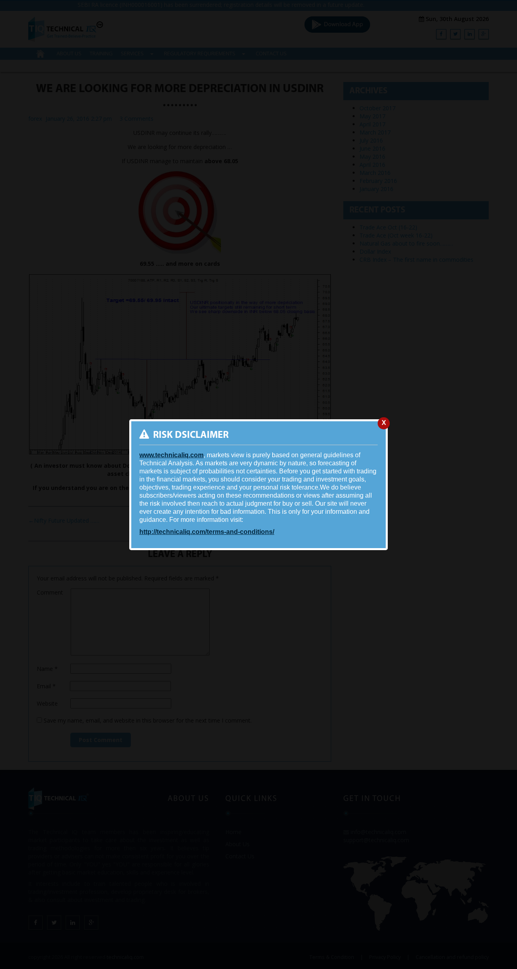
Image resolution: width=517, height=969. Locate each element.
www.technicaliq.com (171, 455)
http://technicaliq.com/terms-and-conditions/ (206, 531)
